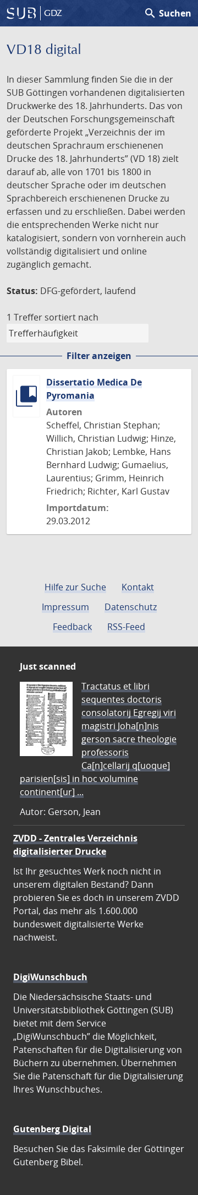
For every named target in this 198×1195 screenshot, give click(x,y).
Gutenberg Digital (52, 1129)
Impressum (65, 607)
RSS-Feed (126, 627)
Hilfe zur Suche (75, 587)
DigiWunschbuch (50, 977)
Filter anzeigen (99, 356)
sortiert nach (71, 317)
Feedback (72, 627)
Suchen (167, 13)
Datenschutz (131, 607)
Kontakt (138, 587)
